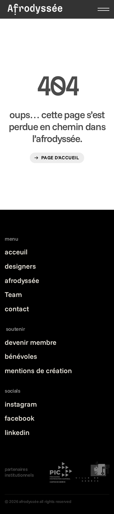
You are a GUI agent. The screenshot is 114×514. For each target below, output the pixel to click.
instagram (21, 404)
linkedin (17, 432)
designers (20, 266)
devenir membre (30, 342)
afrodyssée (22, 280)
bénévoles (21, 356)
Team (13, 294)
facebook (19, 418)
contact (17, 308)
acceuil (16, 251)
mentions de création (38, 370)
